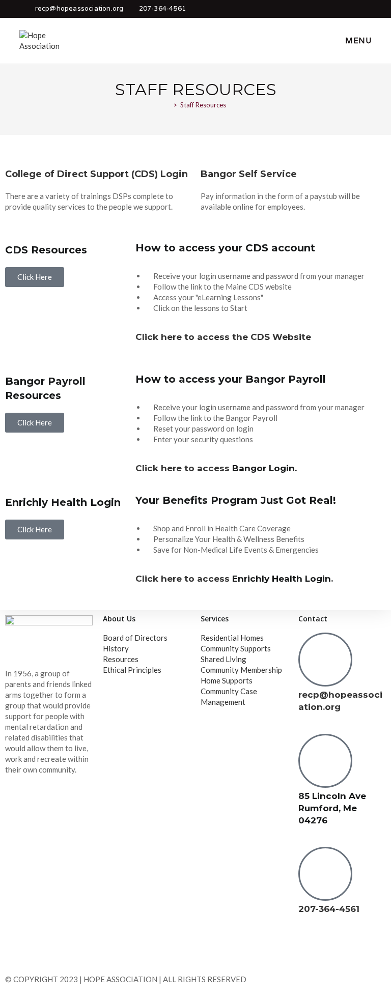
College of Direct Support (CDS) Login (96, 174)
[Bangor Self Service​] (213, 152)
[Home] (167, 105)
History (116, 648)
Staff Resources (203, 105)
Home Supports (227, 680)
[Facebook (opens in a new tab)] (351, 9)
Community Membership (241, 669)
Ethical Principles (132, 669)
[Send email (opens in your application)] (365, 9)
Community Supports (236, 648)
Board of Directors (135, 637)
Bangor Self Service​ (249, 174)
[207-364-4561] (325, 874)
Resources (120, 659)
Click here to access (183, 468)
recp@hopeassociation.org (79, 8)
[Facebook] (311, 948)
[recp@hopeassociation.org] (325, 660)
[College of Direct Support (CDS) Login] (18, 152)
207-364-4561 (162, 8)
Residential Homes (232, 637)
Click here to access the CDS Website (223, 337)
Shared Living (223, 659)
